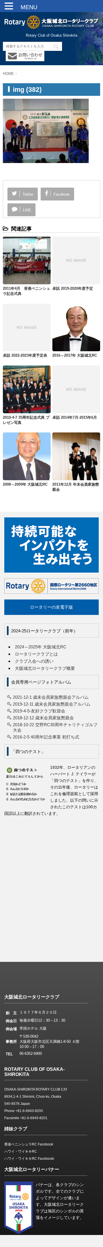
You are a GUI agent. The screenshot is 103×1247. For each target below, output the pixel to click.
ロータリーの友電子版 (51, 607)
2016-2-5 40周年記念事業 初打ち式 (46, 736)
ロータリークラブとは (36, 654)
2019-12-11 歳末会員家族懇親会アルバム (51, 704)
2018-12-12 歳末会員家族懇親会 (43, 717)
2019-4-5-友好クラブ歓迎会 (39, 710)
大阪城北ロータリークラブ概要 (45, 668)
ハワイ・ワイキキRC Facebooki (29, 1159)
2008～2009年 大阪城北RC (25, 484)
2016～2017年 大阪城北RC (74, 355)
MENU (26, 7)
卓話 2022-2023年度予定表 (25, 355)
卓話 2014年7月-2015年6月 (74, 417)
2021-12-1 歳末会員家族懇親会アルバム (51, 697)
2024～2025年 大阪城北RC (40, 646)
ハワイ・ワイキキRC (20, 1151)
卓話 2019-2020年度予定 (72, 288)
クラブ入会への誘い (34, 661)
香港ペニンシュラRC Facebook (28, 1144)
